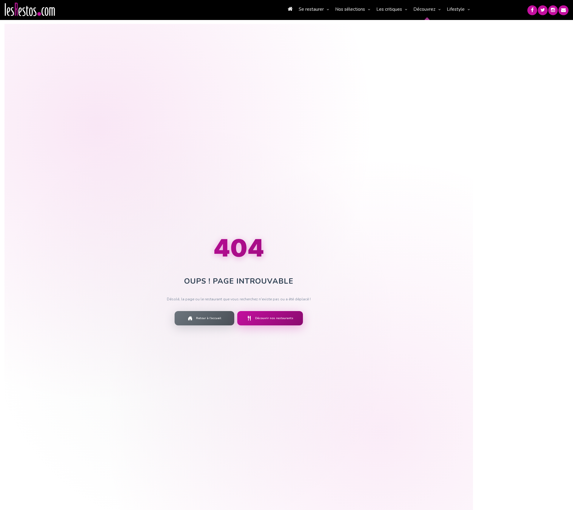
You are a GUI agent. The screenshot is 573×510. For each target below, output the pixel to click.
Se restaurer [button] (311, 9)
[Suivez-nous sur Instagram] (553, 10)
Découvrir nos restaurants (274, 318)
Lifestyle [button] (456, 9)
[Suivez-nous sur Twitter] (543, 10)
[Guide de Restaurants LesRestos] (29, 9)
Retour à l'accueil (208, 318)
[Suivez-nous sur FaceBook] (532, 10)
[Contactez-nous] (563, 10)
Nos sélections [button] (350, 9)
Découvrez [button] (424, 9)
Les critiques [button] (389, 9)
